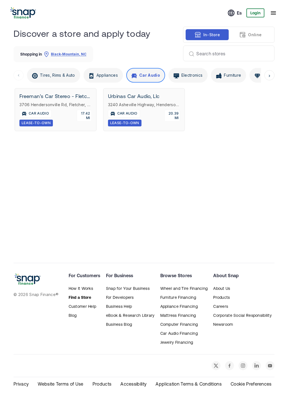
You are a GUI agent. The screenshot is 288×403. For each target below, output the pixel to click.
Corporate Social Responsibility (242, 315)
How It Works (81, 288)
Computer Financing (179, 324)
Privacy (21, 383)
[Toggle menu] (273, 13)
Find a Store (80, 297)
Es (239, 12)
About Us (221, 288)
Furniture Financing (178, 297)
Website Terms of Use (60, 383)
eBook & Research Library (130, 315)
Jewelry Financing (176, 342)
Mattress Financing (178, 315)
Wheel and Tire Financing (184, 288)
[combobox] (226, 53)
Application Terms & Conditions (189, 383)
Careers (220, 306)
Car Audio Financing (179, 333)
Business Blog (119, 324)
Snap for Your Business (128, 288)
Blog (73, 315)
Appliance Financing (179, 306)
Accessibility (133, 383)
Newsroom (223, 324)
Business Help (119, 306)
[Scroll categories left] (19, 75)
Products (221, 297)
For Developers (120, 297)
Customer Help (82, 306)
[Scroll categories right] (269, 75)
